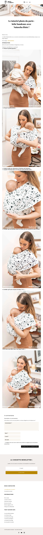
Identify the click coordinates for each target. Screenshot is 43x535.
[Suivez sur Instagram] (24, 533)
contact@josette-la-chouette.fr (9, 489)
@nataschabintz (11, 40)
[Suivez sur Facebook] (19, 533)
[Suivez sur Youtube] (21, 533)
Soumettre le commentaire (30, 446)
